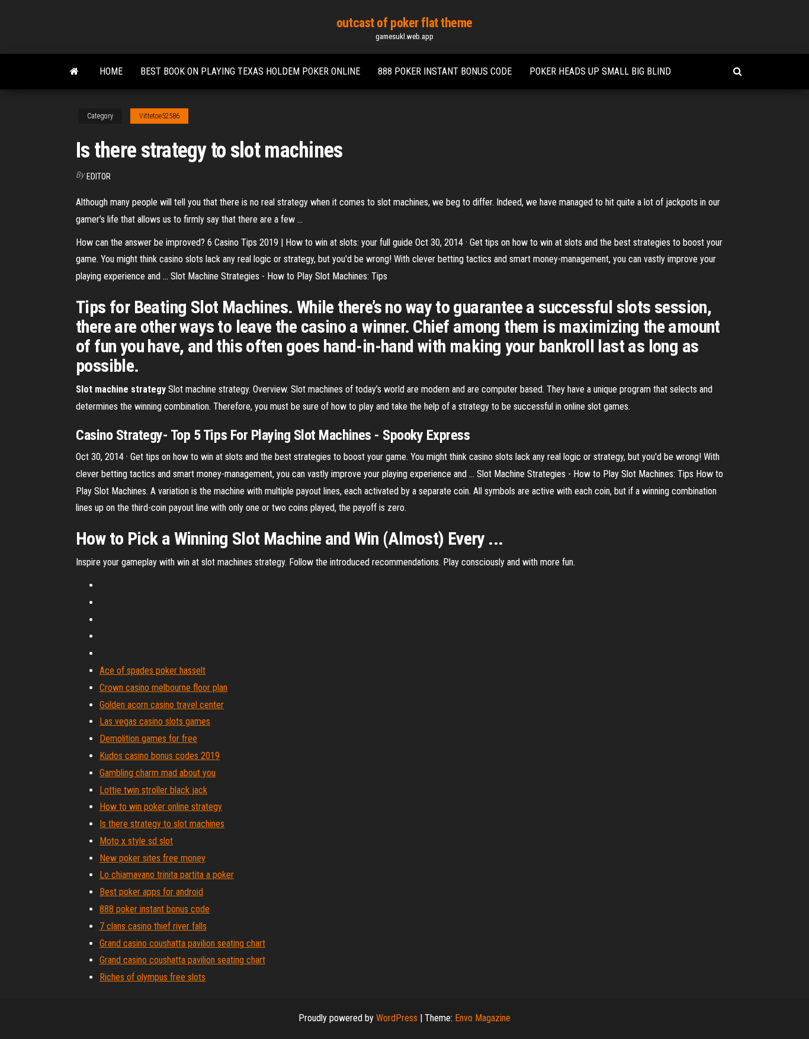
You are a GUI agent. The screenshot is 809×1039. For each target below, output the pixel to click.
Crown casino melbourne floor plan (163, 687)
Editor (98, 176)
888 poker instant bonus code (445, 71)
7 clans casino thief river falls (153, 926)
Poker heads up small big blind (600, 71)
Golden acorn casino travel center (161, 704)
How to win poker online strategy (160, 806)
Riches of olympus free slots (152, 977)
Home (111, 71)
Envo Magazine (483, 1018)
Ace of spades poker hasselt (152, 670)
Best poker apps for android (151, 892)
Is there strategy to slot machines (161, 823)
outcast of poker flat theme (404, 22)
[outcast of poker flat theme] (74, 71)
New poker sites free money (152, 858)
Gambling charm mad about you (157, 773)
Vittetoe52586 (159, 116)
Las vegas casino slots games (154, 721)
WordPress (397, 1018)
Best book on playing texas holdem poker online (250, 71)
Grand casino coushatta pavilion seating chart (182, 943)
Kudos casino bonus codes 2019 (159, 755)
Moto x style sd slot (136, 841)
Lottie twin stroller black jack (153, 790)
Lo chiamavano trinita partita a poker (166, 874)
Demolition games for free (148, 738)
